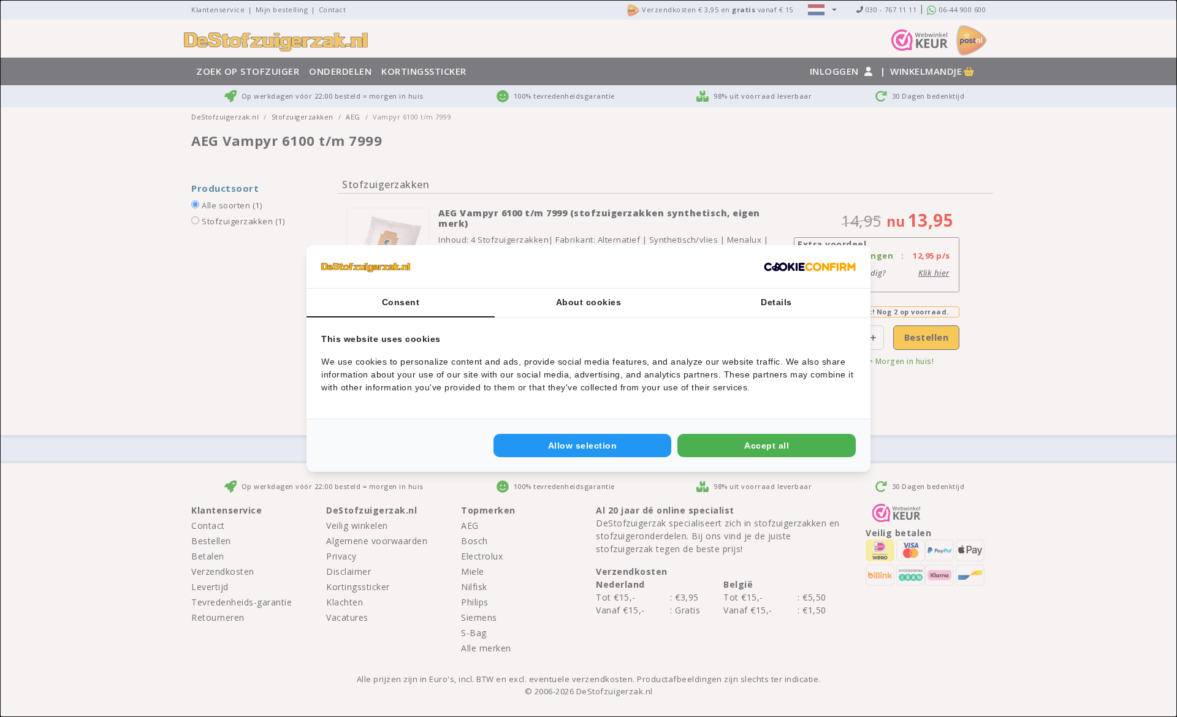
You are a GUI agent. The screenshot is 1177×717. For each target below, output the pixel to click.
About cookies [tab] (589, 302)
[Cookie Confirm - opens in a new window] (810, 266)
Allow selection (582, 445)
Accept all (766, 445)
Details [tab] (776, 302)
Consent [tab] (401, 302)
